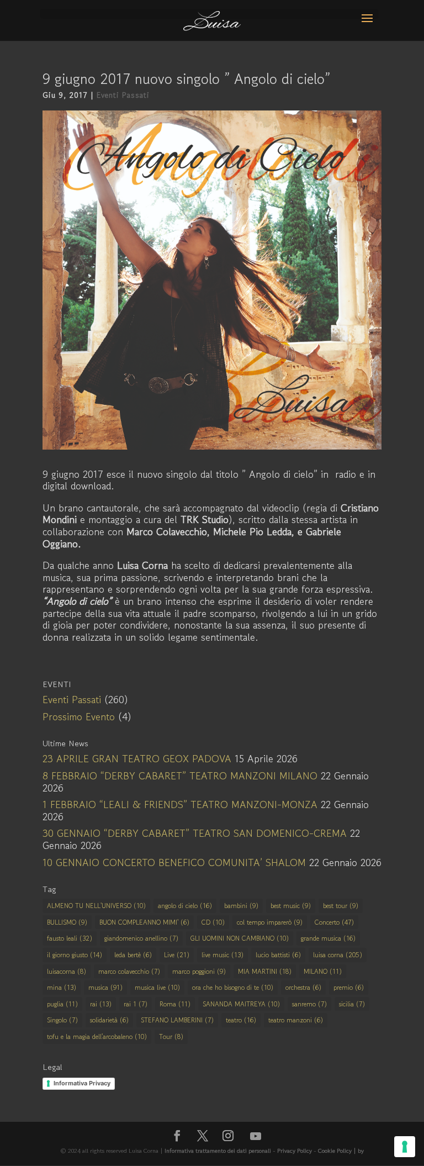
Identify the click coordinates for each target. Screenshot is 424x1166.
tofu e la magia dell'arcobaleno (97, 1036)
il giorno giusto (74, 954)
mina (61, 987)
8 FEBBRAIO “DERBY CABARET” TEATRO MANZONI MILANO (180, 775)
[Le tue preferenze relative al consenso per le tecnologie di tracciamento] (404, 1146)
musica (105, 987)
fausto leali (69, 938)
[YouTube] (256, 1136)
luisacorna (66, 971)
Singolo (62, 1020)
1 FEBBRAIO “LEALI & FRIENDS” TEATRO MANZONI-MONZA (180, 804)
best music (291, 905)
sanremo (309, 1004)
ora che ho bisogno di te (232, 987)
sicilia (352, 1004)
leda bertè (133, 954)
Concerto (334, 922)
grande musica (328, 938)
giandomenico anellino (141, 938)
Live (176, 954)
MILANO (323, 971)
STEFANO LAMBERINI (177, 1020)
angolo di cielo (185, 905)
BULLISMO (67, 922)
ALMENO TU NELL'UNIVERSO (96, 905)
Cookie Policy (335, 1150)
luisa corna (337, 954)
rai (101, 1004)
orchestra (303, 987)
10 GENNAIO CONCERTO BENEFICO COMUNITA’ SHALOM (174, 862)
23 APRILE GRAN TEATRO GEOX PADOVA (137, 758)
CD (213, 922)
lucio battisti (278, 954)
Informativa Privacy (82, 1083)
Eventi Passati (123, 95)
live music (222, 954)
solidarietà (109, 1020)
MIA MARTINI (265, 971)
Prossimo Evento (79, 716)
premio (348, 987)
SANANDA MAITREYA (241, 1004)
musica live (157, 987)
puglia (62, 1004)
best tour (340, 905)
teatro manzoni (295, 1020)
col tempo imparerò (270, 922)
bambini (241, 905)
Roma (175, 1004)
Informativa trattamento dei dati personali (218, 1150)
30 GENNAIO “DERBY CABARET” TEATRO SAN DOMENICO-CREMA (195, 833)
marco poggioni (199, 971)
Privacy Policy (294, 1150)
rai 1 (135, 1004)
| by (358, 1150)
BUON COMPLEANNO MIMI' (144, 922)
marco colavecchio (129, 971)
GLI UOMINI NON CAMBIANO (239, 938)
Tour (171, 1036)
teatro (241, 1020)
